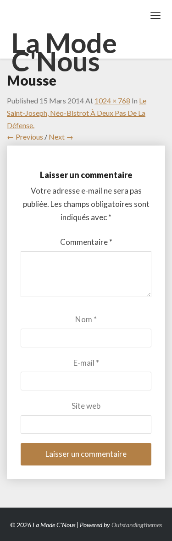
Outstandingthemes (136, 525)
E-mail (86, 363)
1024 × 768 (112, 100)
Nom (86, 319)
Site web (86, 406)
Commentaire (86, 242)
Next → (61, 136)
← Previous (25, 136)
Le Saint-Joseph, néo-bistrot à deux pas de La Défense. (76, 113)
